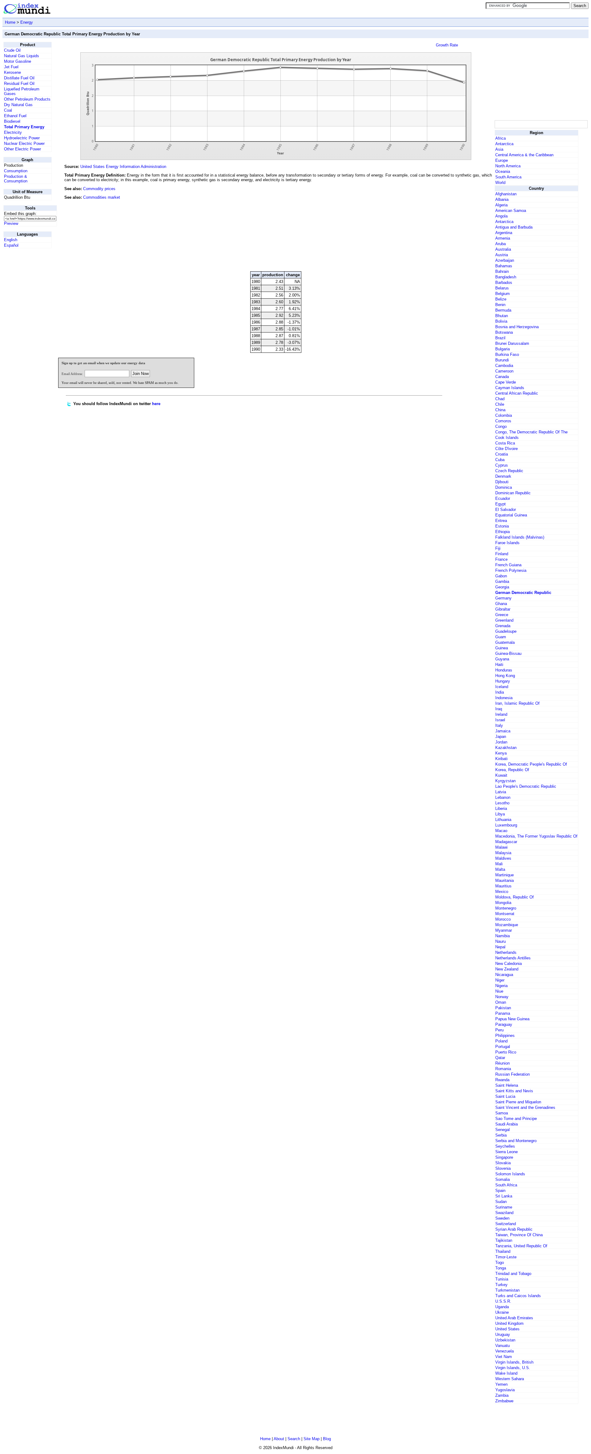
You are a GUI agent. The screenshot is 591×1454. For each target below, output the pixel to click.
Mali (499, 864)
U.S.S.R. (503, 1301)
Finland (501, 554)
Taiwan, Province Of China (519, 1235)
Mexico (501, 891)
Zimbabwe (504, 1401)
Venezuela (504, 1351)
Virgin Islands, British (514, 1362)
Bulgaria (502, 349)
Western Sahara (509, 1378)
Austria (501, 255)
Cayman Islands (509, 387)
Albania (502, 199)
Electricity (13, 132)
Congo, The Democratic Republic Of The (531, 432)
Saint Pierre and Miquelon (518, 1102)
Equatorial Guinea (511, 515)
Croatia (501, 454)
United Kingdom (509, 1323)
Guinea (501, 648)
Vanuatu (502, 1345)
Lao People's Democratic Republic (525, 786)
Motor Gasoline (17, 61)
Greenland (504, 620)
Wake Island (506, 1373)
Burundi (502, 360)
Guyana (502, 659)
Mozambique (506, 924)
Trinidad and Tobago (513, 1273)
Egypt (500, 504)
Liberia (501, 808)
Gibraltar (502, 609)
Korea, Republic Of (512, 769)
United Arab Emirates (514, 1318)
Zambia (502, 1395)
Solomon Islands (510, 1174)
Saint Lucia (505, 1096)
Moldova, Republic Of (514, 897)
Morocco (503, 919)
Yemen (501, 1384)
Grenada (502, 625)
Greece (501, 614)
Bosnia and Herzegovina (517, 327)
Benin (500, 304)
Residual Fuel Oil (19, 83)
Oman (500, 1002)
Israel (500, 720)
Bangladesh (505, 277)
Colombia (503, 415)
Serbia (501, 1135)
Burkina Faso (507, 354)
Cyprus (501, 465)
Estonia (502, 526)
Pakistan (503, 1008)
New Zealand (506, 969)
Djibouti (502, 482)
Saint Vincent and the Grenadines (525, 1107)
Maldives (503, 858)
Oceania (502, 171)
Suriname (503, 1207)
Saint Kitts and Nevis (514, 1091)
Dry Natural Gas (18, 104)
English (10, 239)
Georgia (502, 587)
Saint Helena (506, 1085)
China (500, 410)
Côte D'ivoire (506, 448)
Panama (502, 1013)
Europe (501, 160)
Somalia (502, 1179)
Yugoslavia (505, 1390)
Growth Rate (447, 45)
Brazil (500, 338)
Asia (499, 149)
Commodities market (101, 197)
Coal (8, 110)
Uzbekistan (505, 1340)
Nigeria (501, 985)
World (500, 182)
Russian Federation (512, 1074)
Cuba (500, 459)
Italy (499, 725)
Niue (499, 991)
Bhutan (501, 315)
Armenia (502, 238)
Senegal (502, 1129)
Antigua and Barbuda (514, 227)
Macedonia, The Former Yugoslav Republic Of (536, 836)
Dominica (503, 487)
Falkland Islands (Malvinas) (519, 537)
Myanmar (503, 930)
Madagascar (506, 841)
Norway (502, 996)
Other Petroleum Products (27, 99)
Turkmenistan (507, 1290)
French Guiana (508, 565)
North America (508, 166)
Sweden (502, 1218)
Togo (499, 1262)
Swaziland (504, 1212)
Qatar (500, 1057)
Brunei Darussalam (512, 343)
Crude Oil (12, 50)
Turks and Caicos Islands (518, 1295)
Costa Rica (505, 443)
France (501, 559)
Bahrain (502, 271)
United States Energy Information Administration (123, 166)
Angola (501, 216)
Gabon (501, 576)
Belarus (502, 288)
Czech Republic (509, 470)
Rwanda (502, 1080)
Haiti (499, 664)
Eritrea (501, 520)
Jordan (501, 742)
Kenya (501, 753)
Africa (500, 138)
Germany (503, 598)
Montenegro (505, 908)
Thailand (502, 1251)
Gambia (502, 581)
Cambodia (504, 365)
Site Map (312, 1438)
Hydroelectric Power (22, 138)
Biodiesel (12, 121)
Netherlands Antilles (513, 958)
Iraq (498, 709)
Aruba (500, 243)
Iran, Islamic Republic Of (517, 703)
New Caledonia (508, 963)
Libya (500, 814)
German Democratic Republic (523, 592)
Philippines (505, 1035)
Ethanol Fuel (15, 116)
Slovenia (503, 1168)
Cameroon (504, 371)
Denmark (503, 476)
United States (507, 1329)
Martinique (504, 875)
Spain (500, 1190)
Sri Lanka (503, 1196)
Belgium (502, 293)
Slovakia (503, 1163)
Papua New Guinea (512, 1019)
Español (11, 245)
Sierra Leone (506, 1151)
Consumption (15, 171)
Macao (501, 830)
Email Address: (72, 374)
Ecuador (502, 498)
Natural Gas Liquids (21, 56)
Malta (500, 869)
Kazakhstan (506, 747)
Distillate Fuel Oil (19, 78)
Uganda (502, 1307)
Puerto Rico (505, 1052)
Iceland (501, 686)
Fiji (498, 548)
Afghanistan (506, 194)
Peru (499, 1030)
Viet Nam (503, 1356)
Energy (26, 22)
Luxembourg (506, 825)
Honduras (503, 670)
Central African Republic (516, 393)
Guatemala (505, 642)
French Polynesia (510, 570)
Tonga (500, 1268)
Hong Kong (505, 675)
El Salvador (505, 509)
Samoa (501, 1113)
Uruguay (502, 1334)
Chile (499, 404)
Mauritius (503, 886)
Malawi (501, 847)
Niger (500, 980)
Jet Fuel (11, 67)
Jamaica (502, 731)
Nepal (500, 947)
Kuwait (501, 775)
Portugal (502, 1046)
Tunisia (501, 1279)
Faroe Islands (507, 542)
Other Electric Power (22, 149)
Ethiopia (502, 531)
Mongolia (503, 902)
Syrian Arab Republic (514, 1229)
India (499, 692)
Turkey (501, 1284)
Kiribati (501, 758)
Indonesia (504, 697)
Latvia (500, 792)
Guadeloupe (506, 631)
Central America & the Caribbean (524, 155)
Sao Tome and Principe (516, 1118)
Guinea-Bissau (508, 653)
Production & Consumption (15, 178)
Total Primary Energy (24, 127)
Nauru (500, 941)
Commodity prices (99, 188)
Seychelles (505, 1146)
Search (293, 1438)
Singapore (504, 1157)
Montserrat (504, 913)
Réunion (502, 1063)
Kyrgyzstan (505, 781)
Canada (502, 376)
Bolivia (501, 321)
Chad (500, 398)
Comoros (503, 421)
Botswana (504, 332)
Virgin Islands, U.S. (512, 1367)
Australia (503, 249)
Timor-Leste (506, 1257)
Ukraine (502, 1312)
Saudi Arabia (506, 1124)
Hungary (502, 681)
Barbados (503, 282)
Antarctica (504, 143)
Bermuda (503, 310)
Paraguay (503, 1024)
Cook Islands (507, 437)
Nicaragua (504, 974)
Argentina (503, 232)
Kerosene (12, 72)
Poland (501, 1041)
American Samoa (510, 210)
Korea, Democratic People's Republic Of (531, 764)
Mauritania (504, 880)
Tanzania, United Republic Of (521, 1246)
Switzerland (505, 1223)
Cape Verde (505, 382)
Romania (503, 1068)
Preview (11, 223)
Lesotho (502, 803)
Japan (500, 736)
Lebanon (502, 797)
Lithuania (503, 819)
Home (10, 22)
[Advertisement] (447, 224)
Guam (500, 637)
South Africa (506, 1185)
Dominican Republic (513, 493)
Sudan (501, 1201)
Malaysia (503, 852)
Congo (501, 426)
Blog (327, 1438)
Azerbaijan (504, 260)
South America (508, 177)
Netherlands (506, 952)
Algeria (501, 205)
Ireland (501, 714)
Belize (500, 299)
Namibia (502, 936)
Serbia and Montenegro (516, 1140)
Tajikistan (503, 1240)
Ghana (501, 603)
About (279, 1438)
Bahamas (503, 266)
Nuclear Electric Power (24, 143)
